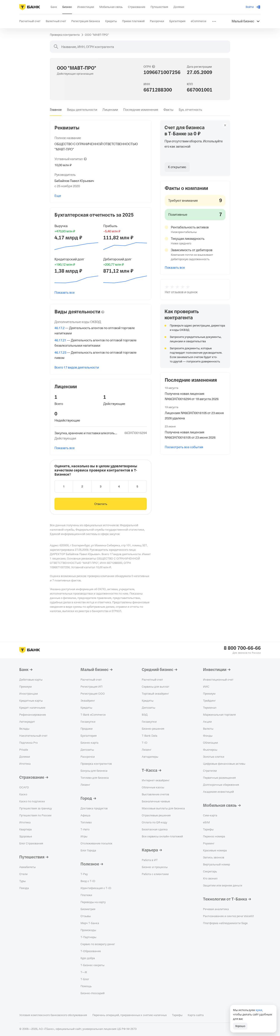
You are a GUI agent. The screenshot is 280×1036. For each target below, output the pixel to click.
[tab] (56, 110)
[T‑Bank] (29, 7)
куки (259, 1010)
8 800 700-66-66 (242, 648)
